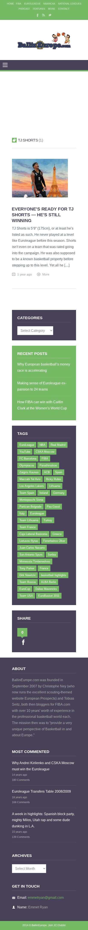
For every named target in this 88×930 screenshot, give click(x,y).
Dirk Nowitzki (27, 575)
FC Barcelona (27, 458)
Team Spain (26, 492)
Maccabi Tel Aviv (30, 479)
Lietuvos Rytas (28, 540)
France (44, 568)
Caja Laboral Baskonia (33, 534)
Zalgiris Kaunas (29, 472)
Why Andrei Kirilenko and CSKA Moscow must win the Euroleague (43, 766)
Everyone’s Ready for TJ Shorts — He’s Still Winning (43, 214)
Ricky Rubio (53, 479)
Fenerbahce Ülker (54, 540)
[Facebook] (37, 15)
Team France (27, 527)
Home (10, 3)
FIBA (18, 3)
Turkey (48, 520)
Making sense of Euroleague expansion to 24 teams (41, 386)
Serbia (52, 554)
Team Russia (27, 582)
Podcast (24, 9)
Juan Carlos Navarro (32, 547)
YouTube (24, 451)
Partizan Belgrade (30, 506)
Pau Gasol (53, 506)
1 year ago (24, 274)
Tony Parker (26, 568)
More (51, 9)
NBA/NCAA (49, 3)
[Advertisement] (44, 99)
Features (39, 9)
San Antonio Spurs (31, 554)
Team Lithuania (28, 520)
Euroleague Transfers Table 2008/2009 (41, 791)
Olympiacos (26, 465)
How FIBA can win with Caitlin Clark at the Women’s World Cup (42, 405)
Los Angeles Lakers (31, 486)
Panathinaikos (48, 465)
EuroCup (24, 588)
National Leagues (69, 3)
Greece (57, 534)
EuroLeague (32, 3)
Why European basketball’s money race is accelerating (43, 367)
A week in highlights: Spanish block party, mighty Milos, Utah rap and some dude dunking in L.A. (43, 820)
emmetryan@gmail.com (46, 897)
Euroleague (37, 513)
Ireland (44, 492)
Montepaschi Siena (31, 499)
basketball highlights (53, 575)
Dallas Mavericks (46, 588)
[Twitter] (50, 15)
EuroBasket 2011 (48, 595)
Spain (58, 472)
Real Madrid (58, 444)
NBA (42, 444)
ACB (47, 472)
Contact (63, 9)
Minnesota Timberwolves (34, 561)
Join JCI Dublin (57, 925)
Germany (59, 492)
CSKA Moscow (45, 451)
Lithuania (54, 486)
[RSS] (43, 15)
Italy (22, 513)
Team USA (26, 595)
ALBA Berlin (48, 582)
